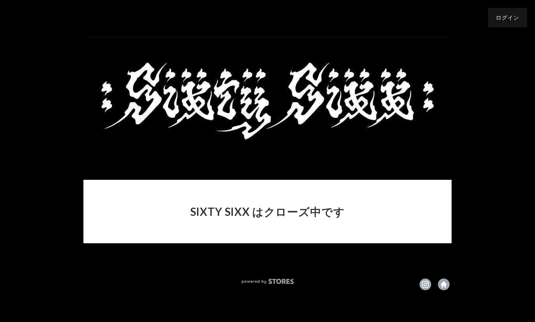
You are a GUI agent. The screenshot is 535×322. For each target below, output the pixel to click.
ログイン (507, 17)
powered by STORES (268, 281)
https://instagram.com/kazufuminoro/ (425, 284)
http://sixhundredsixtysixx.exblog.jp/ (444, 284)
